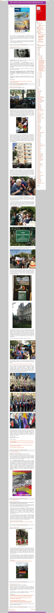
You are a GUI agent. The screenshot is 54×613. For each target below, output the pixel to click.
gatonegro (39, 24)
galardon (38, 130)
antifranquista (39, 91)
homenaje (38, 137)
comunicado (38, 105)
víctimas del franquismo (15, 499)
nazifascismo (38, 160)
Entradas (39, 186)
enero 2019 (39, 77)
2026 (38, 48)
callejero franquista (39, 99)
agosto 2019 (39, 59)
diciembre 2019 (40, 55)
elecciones (38, 120)
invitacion (38, 140)
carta (38, 103)
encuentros (38, 121)
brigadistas (38, 98)
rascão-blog (39, 31)
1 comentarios (21, 83)
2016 (38, 80)
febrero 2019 (39, 76)
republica (38, 178)
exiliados (38, 124)
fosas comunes (39, 127)
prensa (38, 174)
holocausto (38, 136)
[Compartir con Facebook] (25, 44)
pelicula (38, 170)
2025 (38, 49)
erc (37, 123)
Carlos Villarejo (39, 102)
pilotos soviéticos (39, 172)
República (38, 179)
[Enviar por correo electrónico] (23, 44)
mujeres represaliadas (39, 159)
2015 (38, 81)
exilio (38, 125)
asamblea (38, 94)
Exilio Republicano (40, 28)
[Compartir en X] (24, 498)
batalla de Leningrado (39, 96)
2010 (38, 86)
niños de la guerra (39, 165)
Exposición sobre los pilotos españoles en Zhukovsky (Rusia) (19, 6)
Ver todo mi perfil (39, 11)
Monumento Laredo (39, 158)
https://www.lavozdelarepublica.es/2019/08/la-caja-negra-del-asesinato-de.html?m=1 (21, 522)
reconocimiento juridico (40, 175)
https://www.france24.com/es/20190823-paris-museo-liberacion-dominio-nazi (21, 363)
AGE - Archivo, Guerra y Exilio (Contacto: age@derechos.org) (26, 2)
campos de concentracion (40, 100)
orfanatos (38, 169)
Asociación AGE (39, 10)
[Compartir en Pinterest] (26, 44)
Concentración (39, 107)
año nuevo (38, 92)
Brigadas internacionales (40, 97)
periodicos (38, 171)
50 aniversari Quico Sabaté (41, 34)
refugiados (38, 176)
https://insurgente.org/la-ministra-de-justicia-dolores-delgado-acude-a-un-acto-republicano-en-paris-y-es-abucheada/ (21, 445)
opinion (38, 168)
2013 (38, 83)
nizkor (38, 166)
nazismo (38, 162)
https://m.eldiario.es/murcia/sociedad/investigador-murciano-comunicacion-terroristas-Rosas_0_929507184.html (21, 598)
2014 (38, 82)
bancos (38, 95)
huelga (38, 138)
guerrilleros (22, 84)
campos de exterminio (15, 84)
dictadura (38, 118)
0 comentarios (21, 498)
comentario (38, 104)
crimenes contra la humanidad (40, 110)
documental (38, 119)
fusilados (38, 129)
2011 (38, 85)
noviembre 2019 (40, 56)
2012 (38, 84)
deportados (19, 84)
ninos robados (39, 164)
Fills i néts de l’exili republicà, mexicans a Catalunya (41, 40)
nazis (38, 161)
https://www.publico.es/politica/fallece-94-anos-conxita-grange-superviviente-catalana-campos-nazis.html (21, 82)
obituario (38, 167)
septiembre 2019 (40, 58)
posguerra (38, 173)
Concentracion (39, 106)
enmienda (38, 122)
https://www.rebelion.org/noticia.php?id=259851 (17, 447)
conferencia (38, 108)
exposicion (38, 126)
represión (38, 177)
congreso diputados (39, 109)
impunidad (38, 139)
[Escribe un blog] (24, 44)
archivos (38, 93)
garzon (38, 131)
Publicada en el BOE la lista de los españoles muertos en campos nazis (21, 528)
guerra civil (38, 133)
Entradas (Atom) (14, 610)
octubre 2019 (39, 57)
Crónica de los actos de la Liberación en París (17, 87)
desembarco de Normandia (40, 117)
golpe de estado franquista (40, 132)
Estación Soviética (40, 27)
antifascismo (38, 90)
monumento (38, 157)
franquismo (38, 128)
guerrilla (38, 134)
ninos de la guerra (39, 163)
